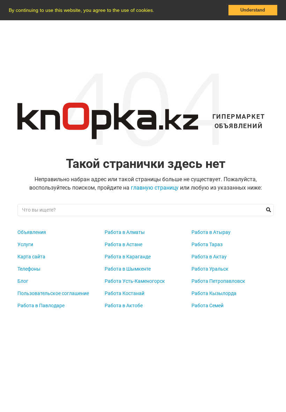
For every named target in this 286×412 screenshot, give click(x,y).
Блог (22, 281)
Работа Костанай (124, 293)
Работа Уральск (209, 269)
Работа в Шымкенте (128, 269)
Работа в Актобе (124, 305)
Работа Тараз (207, 244)
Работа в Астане (123, 244)
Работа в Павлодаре (41, 305)
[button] (157, 11)
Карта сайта (31, 256)
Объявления (31, 232)
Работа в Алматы (125, 232)
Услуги (25, 244)
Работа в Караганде (128, 256)
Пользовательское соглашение (53, 293)
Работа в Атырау (211, 232)
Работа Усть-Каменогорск (135, 281)
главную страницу (155, 187)
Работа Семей (207, 305)
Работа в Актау (209, 256)
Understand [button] (252, 10)
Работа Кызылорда (213, 293)
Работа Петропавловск (218, 281)
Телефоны (28, 269)
